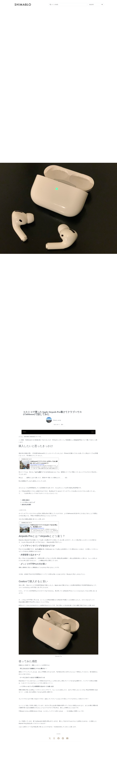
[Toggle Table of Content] (92, 432)
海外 (62, 424)
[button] (50, 738)
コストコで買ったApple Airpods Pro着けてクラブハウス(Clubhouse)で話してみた (52, 413)
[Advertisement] (58, 755)
